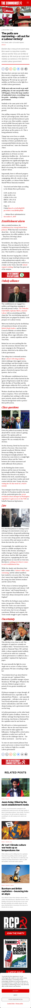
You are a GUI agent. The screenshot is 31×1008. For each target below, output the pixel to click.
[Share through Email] (22, 68)
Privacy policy (19, 1003)
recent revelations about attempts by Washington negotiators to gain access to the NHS (15, 497)
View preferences (16, 999)
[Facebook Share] (3, 68)
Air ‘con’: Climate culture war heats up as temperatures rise (14, 848)
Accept (15, 991)
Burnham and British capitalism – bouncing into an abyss (15, 891)
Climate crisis (8, 841)
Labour (12, 885)
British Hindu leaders (9, 328)
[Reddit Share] (10, 68)
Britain (4, 45)
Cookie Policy (11, 1003)
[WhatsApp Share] (14, 68)
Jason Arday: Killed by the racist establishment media (15, 803)
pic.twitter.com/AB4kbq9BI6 (13, 210)
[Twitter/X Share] (6, 68)
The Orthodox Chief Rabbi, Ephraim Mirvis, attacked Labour (15, 311)
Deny (15, 995)
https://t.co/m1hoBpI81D (16, 208)
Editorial (7, 885)
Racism (7, 799)
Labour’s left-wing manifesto (15, 359)
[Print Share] (26, 68)
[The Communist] (12, 4)
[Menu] (27, 2)
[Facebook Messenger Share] (18, 68)
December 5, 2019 (10, 217)
